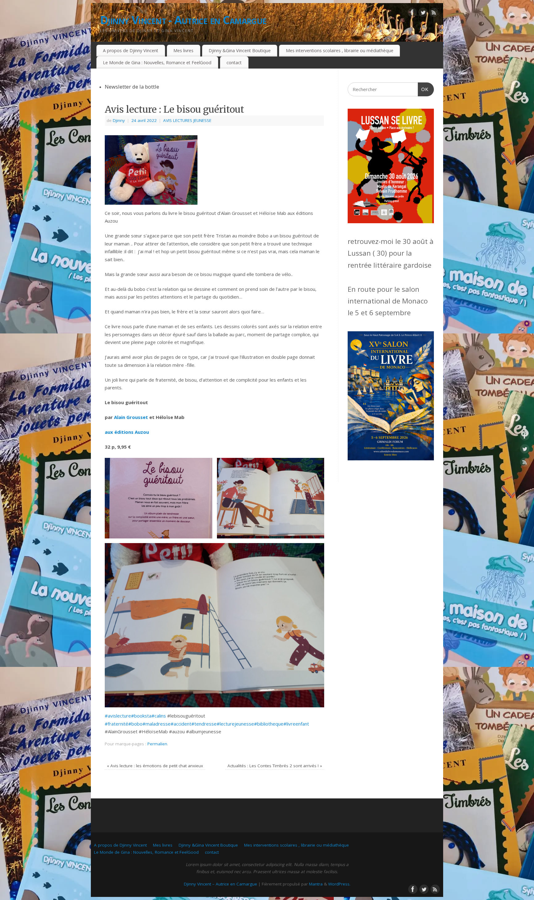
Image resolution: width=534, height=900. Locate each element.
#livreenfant (296, 724)
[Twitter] (423, 13)
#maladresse (156, 724)
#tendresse (204, 724)
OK (423, 89)
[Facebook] (412, 13)
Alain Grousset (131, 417)
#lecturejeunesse (235, 724)
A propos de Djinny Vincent (130, 50)
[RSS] (434, 13)
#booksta (141, 716)
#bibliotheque (268, 724)
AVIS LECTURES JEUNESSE (187, 120)
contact (234, 62)
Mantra (316, 884)
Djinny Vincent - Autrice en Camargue (183, 19)
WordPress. (339, 884)
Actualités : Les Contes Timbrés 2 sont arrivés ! (274, 765)
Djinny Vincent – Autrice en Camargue (220, 884)
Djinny (119, 120)
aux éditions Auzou (127, 432)
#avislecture (118, 716)
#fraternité (116, 724)
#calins (158, 716)
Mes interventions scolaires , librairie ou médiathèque (339, 50)
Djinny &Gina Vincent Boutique (240, 50)
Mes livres (183, 50)
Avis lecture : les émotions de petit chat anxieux (155, 765)
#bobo (135, 724)
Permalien (157, 744)
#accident (181, 724)
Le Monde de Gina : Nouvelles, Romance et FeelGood (157, 62)
